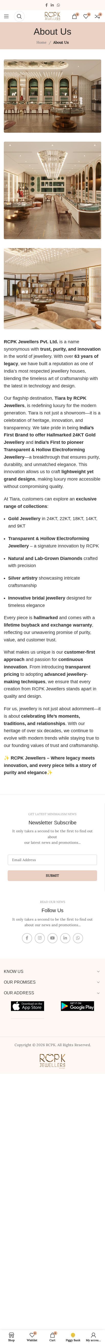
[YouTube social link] (52, 938)
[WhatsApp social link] (58, 5)
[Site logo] (52, 16)
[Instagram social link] (40, 938)
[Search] (19, 16)
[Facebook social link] (46, 5)
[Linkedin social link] (52, 5)
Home (41, 42)
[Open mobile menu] (6, 16)
